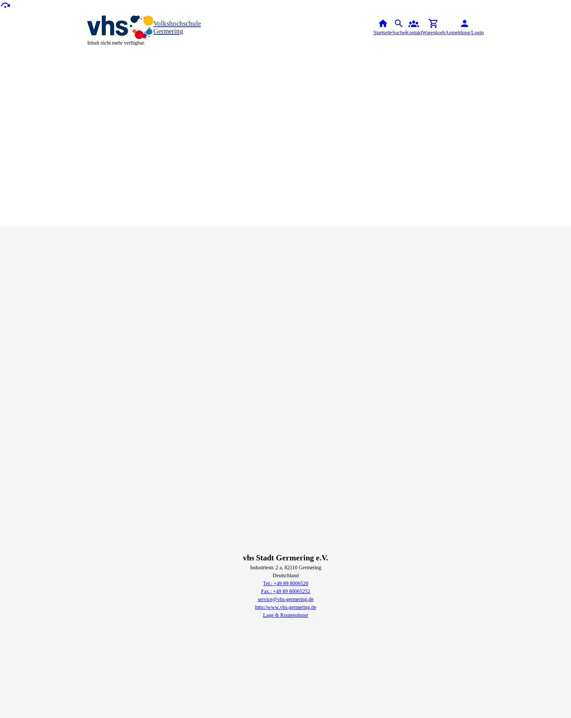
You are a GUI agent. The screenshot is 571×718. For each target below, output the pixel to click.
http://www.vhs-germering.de (285, 607)
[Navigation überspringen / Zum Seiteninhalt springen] (5, 5)
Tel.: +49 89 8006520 (285, 583)
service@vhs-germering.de (286, 599)
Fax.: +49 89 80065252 (285, 591)
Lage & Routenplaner (285, 615)
